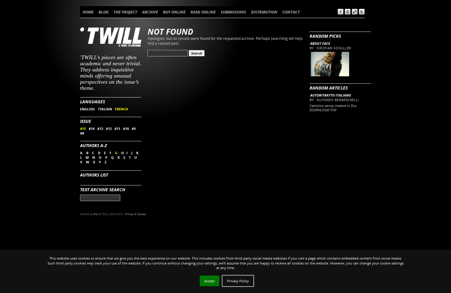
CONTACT (291, 12)
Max (95, 214)
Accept (209, 281)
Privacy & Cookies (135, 214)
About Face (320, 43)
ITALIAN (105, 109)
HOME (88, 12)
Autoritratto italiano (330, 95)
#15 (83, 128)
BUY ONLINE (174, 12)
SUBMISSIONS (233, 12)
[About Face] (329, 75)
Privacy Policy (238, 281)
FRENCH (121, 109)
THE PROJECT (125, 12)
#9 (134, 128)
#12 (109, 128)
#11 (117, 128)
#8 (82, 133)
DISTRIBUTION (264, 12)
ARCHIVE (150, 12)
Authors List (94, 175)
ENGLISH (87, 109)
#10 (126, 128)
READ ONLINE (203, 12)
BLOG (103, 12)
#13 (100, 128)
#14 (91, 128)
